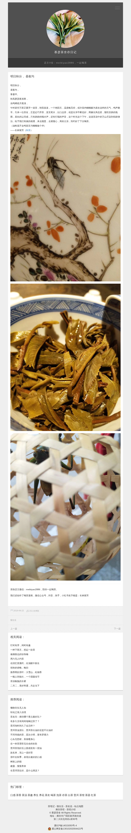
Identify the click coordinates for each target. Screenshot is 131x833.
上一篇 (13, 628)
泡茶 (59, 795)
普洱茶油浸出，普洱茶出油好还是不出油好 (31, 730)
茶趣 (30, 795)
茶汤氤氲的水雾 (18, 681)
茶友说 (69, 806)
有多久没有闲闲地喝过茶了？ (24, 721)
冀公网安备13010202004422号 (67, 828)
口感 (12, 795)
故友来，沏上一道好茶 (21, 752)
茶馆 (82, 795)
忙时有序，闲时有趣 (20, 645)
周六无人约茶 (17, 658)
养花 (41, 795)
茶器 (87, 795)
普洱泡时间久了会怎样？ (22, 725)
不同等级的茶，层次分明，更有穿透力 (29, 734)
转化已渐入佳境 (18, 712)
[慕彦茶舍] (65, 29)
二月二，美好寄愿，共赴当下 (24, 685)
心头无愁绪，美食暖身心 (22, 739)
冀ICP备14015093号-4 (65, 825)
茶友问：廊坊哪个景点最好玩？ (26, 716)
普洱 (76, 795)
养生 (36, 795)
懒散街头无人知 (18, 707)
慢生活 (13, 620)
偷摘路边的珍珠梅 (19, 654)
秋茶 (28, 130)
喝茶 (53, 795)
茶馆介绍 (71, 809)
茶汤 (24, 795)
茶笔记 (51, 806)
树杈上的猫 (16, 761)
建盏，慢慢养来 (18, 766)
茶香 (18, 795)
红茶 (93, 795)
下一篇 (117, 628)
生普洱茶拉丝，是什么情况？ (24, 770)
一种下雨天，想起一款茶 (22, 649)
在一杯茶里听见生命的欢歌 (23, 743)
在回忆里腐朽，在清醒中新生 (24, 663)
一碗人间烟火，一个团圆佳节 (24, 676)
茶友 (47, 795)
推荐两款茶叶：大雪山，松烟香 (26, 672)
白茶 (70, 795)
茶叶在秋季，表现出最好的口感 (26, 757)
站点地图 (78, 806)
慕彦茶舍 (60, 52)
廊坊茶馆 (60, 809)
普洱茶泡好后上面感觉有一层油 (26, 748)
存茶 (64, 795)
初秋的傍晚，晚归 (19, 667)
